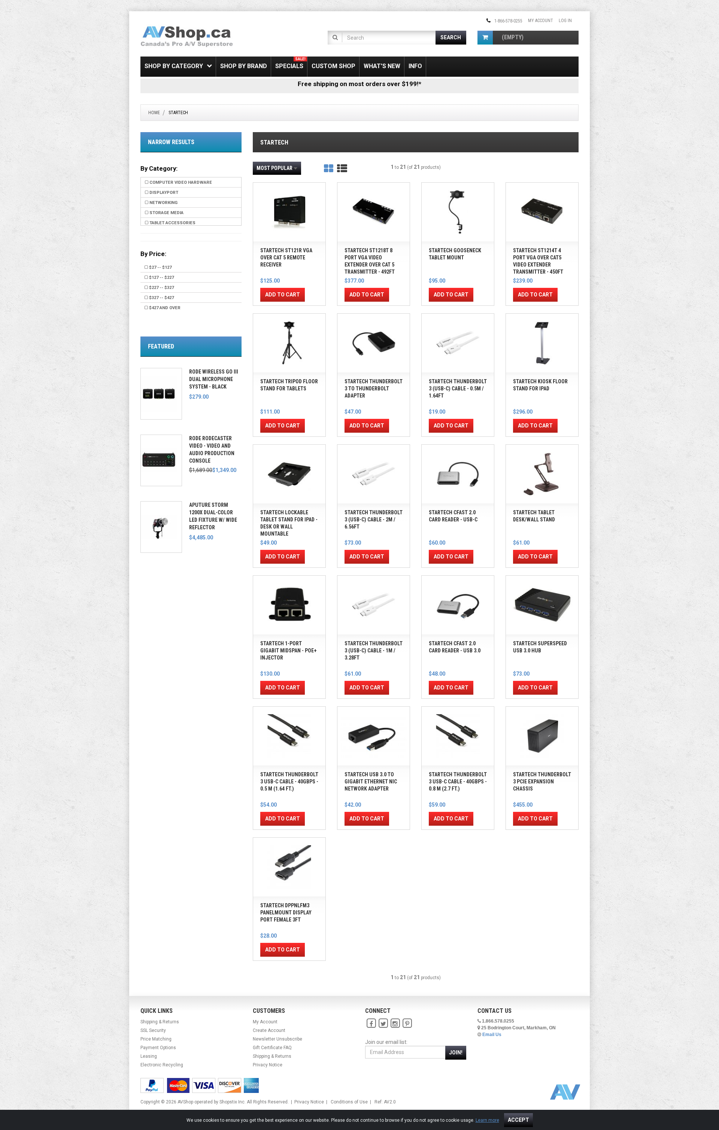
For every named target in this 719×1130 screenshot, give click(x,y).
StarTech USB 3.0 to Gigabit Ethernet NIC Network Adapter (371, 781)
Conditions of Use (349, 1102)
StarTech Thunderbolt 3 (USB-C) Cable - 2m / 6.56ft (374, 519)
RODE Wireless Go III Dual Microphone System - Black (213, 379)
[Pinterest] (407, 1023)
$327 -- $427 (161, 297)
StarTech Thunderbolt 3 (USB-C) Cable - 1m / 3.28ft (374, 650)
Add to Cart (282, 295)
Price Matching (156, 1039)
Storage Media (165, 212)
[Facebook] (371, 1023)
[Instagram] (395, 1023)
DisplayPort (163, 192)
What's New (382, 66)
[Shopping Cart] (485, 38)
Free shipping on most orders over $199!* (359, 84)
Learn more (487, 1120)
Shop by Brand (243, 66)
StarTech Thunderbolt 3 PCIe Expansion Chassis (542, 781)
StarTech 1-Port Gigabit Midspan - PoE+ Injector (288, 650)
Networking (163, 202)
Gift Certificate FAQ (272, 1047)
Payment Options (158, 1047)
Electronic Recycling (161, 1064)
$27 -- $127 (160, 267)
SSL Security (153, 1030)
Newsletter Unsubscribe (277, 1039)
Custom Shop (333, 66)
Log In (565, 20)
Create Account (269, 1030)
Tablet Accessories (171, 222)
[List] (342, 169)
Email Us (491, 1034)
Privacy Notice (267, 1064)
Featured (161, 346)
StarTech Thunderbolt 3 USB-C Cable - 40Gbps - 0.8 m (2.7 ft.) (458, 781)
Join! (455, 1053)
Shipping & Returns (159, 1021)
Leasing (148, 1056)
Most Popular (274, 168)
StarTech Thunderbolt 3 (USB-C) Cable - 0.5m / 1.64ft (458, 388)
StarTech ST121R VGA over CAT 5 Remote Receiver (286, 257)
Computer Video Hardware (180, 182)
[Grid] (328, 169)
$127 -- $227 (161, 277)
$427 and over (164, 307)
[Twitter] (383, 1023)
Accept (518, 1120)
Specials (290, 63)
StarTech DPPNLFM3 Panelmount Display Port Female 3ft (286, 912)
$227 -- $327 (161, 287)
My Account (540, 20)
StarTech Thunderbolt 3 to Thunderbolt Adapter (374, 388)
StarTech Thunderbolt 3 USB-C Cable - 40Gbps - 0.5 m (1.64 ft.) (289, 781)
